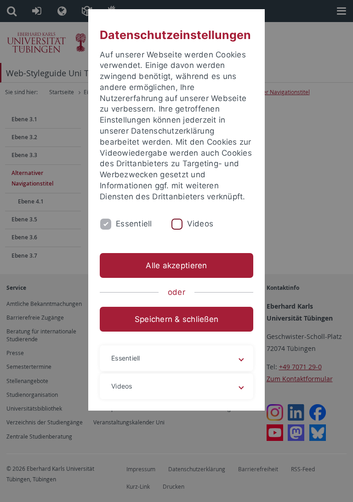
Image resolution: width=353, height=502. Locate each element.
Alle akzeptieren (176, 265)
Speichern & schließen (176, 319)
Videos (200, 223)
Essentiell (134, 223)
